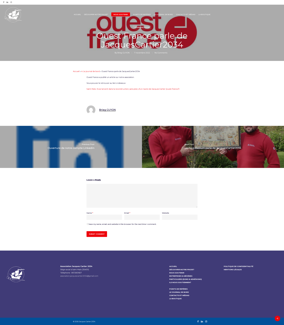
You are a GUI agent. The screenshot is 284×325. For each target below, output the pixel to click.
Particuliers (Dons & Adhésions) (185, 279)
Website (165, 213)
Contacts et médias (179, 295)
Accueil (76, 71)
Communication (142, 27)
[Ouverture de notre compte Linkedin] (71, 147)
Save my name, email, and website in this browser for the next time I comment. (122, 224)
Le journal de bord (179, 292)
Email (127, 213)
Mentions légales (233, 270)
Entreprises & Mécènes (180, 276)
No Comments (161, 53)
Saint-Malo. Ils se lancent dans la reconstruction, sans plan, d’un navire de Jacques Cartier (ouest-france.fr (133, 89)
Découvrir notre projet (181, 270)
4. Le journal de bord (90, 71)
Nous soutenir (176, 273)
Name (90, 213)
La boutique (175, 299)
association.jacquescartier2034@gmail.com (79, 276)
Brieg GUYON (123, 53)
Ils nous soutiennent (180, 282)
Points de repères (178, 289)
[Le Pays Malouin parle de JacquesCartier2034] (213, 147)
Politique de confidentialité (238, 266)
